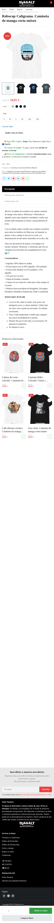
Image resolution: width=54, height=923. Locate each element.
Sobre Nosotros (7, 877)
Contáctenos (6, 855)
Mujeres (20, 9)
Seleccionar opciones (23, 385)
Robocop (42, 173)
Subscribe (45, 789)
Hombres (28, 168)
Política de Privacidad (10, 841)
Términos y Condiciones (11, 838)
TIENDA (8, 861)
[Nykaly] (27, 3)
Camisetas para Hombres (22, 171)
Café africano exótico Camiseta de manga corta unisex (12, 431)
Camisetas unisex (26, 173)
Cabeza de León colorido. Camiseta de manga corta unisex (12, 380)
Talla (4, 114)
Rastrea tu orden (8, 852)
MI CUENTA (7, 864)
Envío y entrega (8, 848)
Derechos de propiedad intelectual (14, 881)
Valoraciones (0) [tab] (11, 201)
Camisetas (29, 9)
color (5, 106)
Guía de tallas (7, 126)
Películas (35, 173)
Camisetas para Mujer (38, 171)
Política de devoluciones (10, 845)
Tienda (11, 9)
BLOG (7, 868)
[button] (49, 3)
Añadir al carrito (40, 911)
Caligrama (9, 171)
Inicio (4, 9)
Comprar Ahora (27, 918)
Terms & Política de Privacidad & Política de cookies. (36, 795)
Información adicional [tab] (14, 195)
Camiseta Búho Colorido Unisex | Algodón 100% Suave (39, 380)
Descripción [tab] (9, 189)
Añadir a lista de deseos (14, 133)
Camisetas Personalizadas (11, 173)
